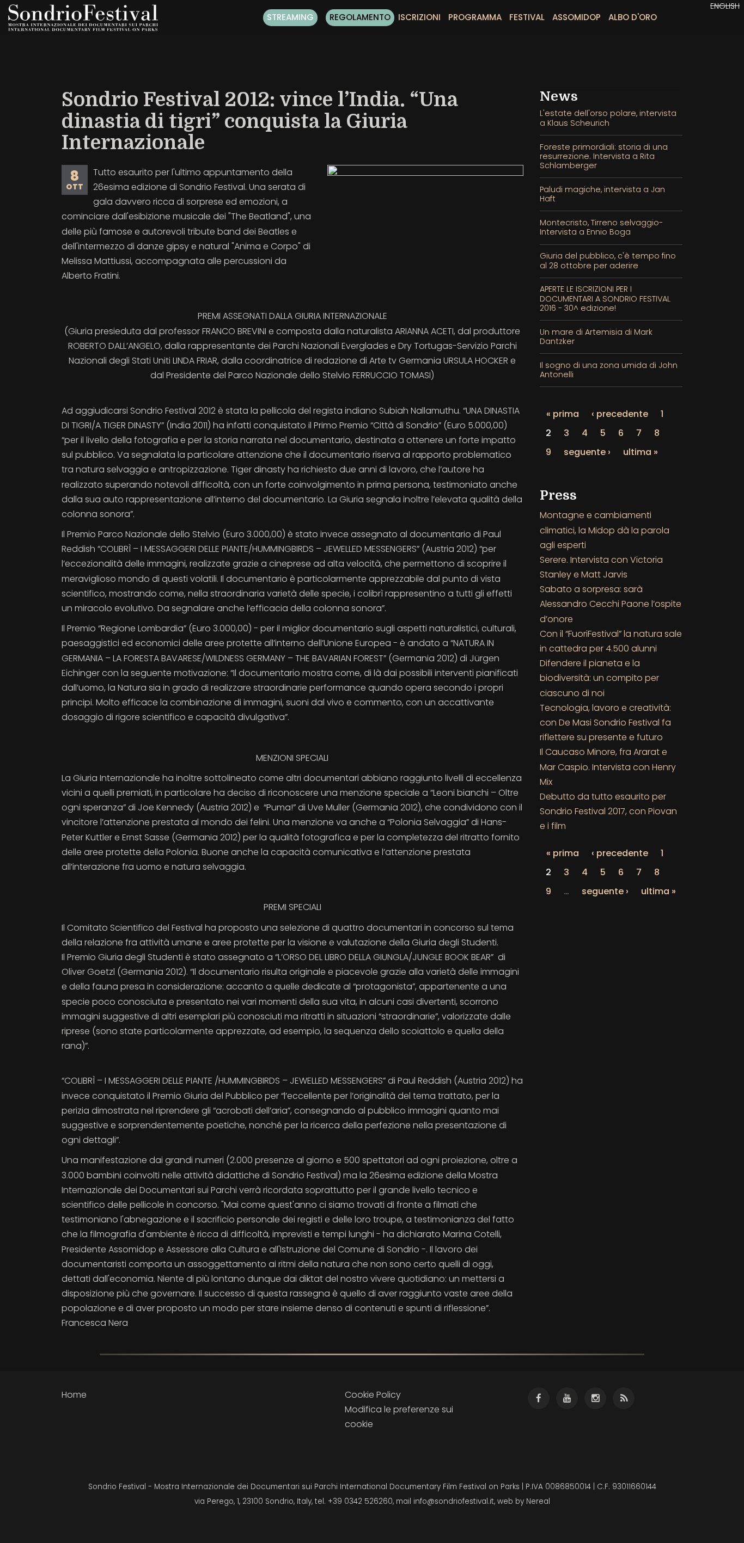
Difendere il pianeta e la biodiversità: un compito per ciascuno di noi (599, 678)
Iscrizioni (419, 17)
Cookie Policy (373, 1394)
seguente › (587, 452)
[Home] (87, 17)
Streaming (290, 17)
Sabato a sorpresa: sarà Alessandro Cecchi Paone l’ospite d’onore (610, 604)
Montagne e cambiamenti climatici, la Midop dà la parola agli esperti (604, 530)
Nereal (538, 1501)
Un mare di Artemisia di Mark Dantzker (596, 337)
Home (74, 1394)
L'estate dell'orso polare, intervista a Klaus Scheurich (608, 118)
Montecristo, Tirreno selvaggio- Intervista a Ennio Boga (601, 227)
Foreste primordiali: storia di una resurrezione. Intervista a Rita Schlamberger (604, 156)
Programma (475, 17)
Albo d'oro (632, 17)
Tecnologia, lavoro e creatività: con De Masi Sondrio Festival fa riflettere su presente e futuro (605, 722)
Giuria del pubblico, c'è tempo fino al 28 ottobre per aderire (608, 260)
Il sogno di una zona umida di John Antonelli (609, 370)
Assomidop (576, 17)
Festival (527, 17)
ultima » (640, 452)
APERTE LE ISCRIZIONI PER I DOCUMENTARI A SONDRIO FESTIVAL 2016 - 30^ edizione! (605, 298)
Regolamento (360, 17)
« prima (562, 414)
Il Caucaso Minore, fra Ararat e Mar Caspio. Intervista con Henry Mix (608, 767)
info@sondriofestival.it (453, 1501)
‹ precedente (619, 414)
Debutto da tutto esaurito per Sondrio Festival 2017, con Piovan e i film (608, 811)
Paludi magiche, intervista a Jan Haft (602, 194)
